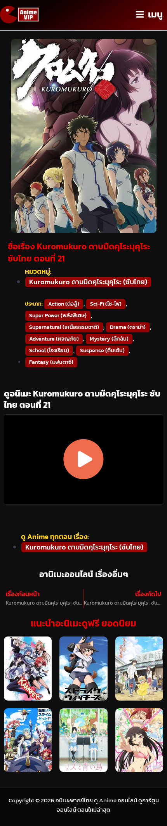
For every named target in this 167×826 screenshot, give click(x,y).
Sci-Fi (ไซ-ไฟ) (106, 304)
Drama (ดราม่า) (128, 327)
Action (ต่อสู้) (63, 304)
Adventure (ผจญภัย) (54, 339)
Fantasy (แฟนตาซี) (51, 362)
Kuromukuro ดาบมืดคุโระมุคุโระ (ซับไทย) (88, 282)
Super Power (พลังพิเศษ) (58, 315)
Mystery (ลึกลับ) (109, 339)
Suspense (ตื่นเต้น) (102, 350)
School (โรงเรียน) (49, 350)
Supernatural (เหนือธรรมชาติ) (64, 327)
